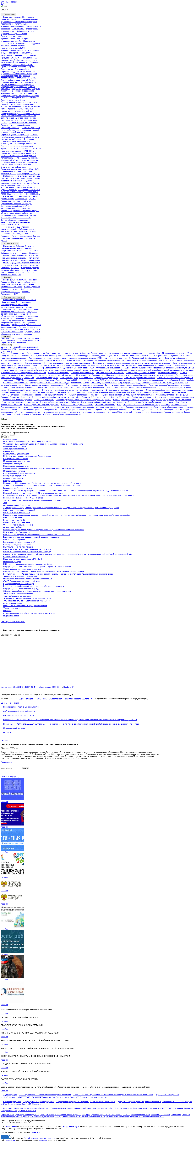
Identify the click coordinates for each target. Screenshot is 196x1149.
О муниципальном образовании (22, 98)
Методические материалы (41, 407)
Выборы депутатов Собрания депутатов (41, 405)
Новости (22, 347)
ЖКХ (5, 98)
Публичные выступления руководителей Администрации (87, 356)
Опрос (3, 342)
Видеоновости (33, 347)
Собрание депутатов (11, 243)
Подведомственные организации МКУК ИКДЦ (49, 383)
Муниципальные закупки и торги (155, 356)
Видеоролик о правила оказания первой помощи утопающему (18, 141)
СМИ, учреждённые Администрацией (65, 370)
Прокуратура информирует (176, 358)
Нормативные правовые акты (181, 397)
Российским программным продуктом (39, 1138)
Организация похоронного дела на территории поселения (132, 387)
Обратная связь (7, 338)
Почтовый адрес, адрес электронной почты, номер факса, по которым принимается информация (20, 329)
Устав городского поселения (15, 449)
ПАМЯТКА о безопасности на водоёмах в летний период (18, 157)
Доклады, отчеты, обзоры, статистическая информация (93, 412)
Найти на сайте (112, 1117)
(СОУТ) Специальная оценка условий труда (21, 581)
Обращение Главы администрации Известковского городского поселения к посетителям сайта (19, 21)
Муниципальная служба (180, 356)
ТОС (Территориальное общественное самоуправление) (15, 227)
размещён (43, 1140)
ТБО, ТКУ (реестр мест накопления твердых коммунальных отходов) (58, 368)
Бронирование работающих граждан (24, 390)
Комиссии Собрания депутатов (135, 400)
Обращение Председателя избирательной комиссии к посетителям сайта (19, 283)
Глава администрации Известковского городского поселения (52, 353)
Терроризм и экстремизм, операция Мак (87, 387)
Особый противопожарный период (141, 373)
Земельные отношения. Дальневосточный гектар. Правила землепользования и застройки (20, 64)
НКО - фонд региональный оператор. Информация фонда (116, 383)
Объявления (6, 349)
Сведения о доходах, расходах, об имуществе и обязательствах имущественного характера (20, 270)
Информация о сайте (77, 1117)
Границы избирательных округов (54, 402)
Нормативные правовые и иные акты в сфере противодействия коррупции (155, 405)
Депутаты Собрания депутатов (94, 397)
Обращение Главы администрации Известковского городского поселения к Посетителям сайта (43, 444)
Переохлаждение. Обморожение (90, 375)
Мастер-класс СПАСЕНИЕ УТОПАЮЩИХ (18, 687)
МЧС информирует (20, 349)
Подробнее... (6, 762)
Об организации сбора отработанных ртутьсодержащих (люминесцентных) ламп (19, 214)
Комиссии (94, 395)
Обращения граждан (12, 171)
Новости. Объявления (29, 253)
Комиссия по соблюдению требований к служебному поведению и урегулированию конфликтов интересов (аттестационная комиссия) (19, 321)
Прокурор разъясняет (33, 360)
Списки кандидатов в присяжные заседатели (43, 385)
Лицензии (134, 1117)
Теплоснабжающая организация (71, 392)
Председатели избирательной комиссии (20, 280)
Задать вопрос (157, 412)
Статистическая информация (15, 383)
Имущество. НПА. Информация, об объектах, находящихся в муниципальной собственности (19, 60)
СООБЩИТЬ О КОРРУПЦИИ (13, 622)
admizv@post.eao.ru (9, 1097)
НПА (16, 294)
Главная (4, 353)
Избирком (7, 277)
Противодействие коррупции (14, 297)
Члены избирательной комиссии (128, 1108)
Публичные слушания (27, 229)
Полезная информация (11, 776)
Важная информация (10, 347)
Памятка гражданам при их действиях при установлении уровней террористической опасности (20, 130)
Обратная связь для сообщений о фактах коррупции (150, 409)
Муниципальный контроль (115, 358)
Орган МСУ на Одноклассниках (56, 1097)
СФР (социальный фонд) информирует (145, 358)
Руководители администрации (48, 356)
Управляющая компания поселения (39, 392)
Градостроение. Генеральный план (26, 363)
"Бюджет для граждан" (22, 233)
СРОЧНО (5, 740)
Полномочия (18, 29)
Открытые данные (11, 616)
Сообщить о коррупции (24, 338)
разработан (10, 1140)
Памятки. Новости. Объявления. (23, 123)
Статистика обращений (16, 342)
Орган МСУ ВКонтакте (79, 1097)
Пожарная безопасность (58, 373)
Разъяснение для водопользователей (76, 378)
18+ (2, 4)
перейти (4, 802)
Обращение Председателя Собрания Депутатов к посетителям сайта (16, 249)
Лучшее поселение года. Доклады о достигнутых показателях (127, 395)
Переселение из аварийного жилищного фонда (23, 498)
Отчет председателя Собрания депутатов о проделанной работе (83, 400)
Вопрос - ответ (33, 340)
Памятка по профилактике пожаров (139, 378)
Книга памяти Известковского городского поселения (18, 232)
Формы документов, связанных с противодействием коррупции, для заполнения (20, 309)
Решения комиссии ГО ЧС (82, 373)
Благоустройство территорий (126, 356)
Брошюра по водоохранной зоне (108, 378)
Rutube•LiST (68, 687)
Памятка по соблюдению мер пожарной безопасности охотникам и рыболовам (20, 137)
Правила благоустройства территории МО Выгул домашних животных (18, 80)
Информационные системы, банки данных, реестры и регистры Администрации (37, 567)
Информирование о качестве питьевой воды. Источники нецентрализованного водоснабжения (20, 185)
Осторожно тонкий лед (168, 373)
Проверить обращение (17, 340)
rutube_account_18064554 (49, 687)
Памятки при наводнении (25, 144)
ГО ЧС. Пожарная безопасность (97, 370)
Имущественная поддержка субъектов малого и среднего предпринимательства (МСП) (20, 46)
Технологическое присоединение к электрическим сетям (15, 223)
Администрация (9, 14)
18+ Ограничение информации (151, 1117)
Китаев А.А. (8, 733)
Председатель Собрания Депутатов (18, 246)
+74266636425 (24, 1097)
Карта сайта (124, 1117)
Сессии (24, 265)
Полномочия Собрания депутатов (17, 400)
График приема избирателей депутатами (20, 255)
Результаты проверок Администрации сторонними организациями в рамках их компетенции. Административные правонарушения (20, 190)
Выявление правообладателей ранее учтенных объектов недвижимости (17, 207)
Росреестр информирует (25, 55)
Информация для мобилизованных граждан (125, 390)
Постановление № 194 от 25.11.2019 (18, 715)
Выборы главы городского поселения (77, 405)
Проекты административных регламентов (21, 707)
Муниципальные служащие (173, 353)
